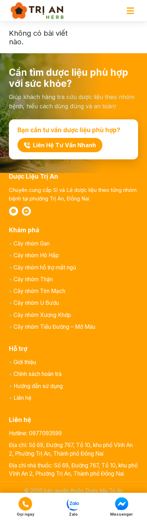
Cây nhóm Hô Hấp (36, 255)
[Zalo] (13, 211)
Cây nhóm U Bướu (36, 302)
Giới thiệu (25, 362)
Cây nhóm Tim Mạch (39, 291)
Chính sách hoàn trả (38, 374)
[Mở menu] (130, 11)
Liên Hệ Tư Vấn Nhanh (64, 145)
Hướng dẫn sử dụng (38, 386)
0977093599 (45, 433)
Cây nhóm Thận (33, 279)
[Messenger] (26, 211)
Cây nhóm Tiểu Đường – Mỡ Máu (54, 326)
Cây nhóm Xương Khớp (42, 315)
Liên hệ (22, 398)
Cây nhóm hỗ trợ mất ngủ (45, 267)
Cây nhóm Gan (32, 243)
